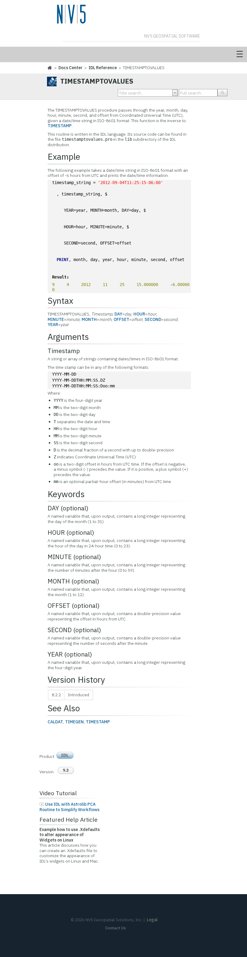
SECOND (153, 319)
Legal (152, 919)
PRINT (63, 259)
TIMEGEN (74, 722)
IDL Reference (103, 67)
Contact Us (115, 928)
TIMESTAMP (60, 125)
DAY (118, 314)
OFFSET (121, 319)
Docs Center (70, 67)
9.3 (66, 770)
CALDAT (55, 722)
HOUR (139, 314)
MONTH (89, 319)
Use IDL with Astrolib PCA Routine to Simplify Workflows (69, 807)
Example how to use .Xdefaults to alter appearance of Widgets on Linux (69, 835)
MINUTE (56, 319)
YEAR (53, 324)
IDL (65, 755)
